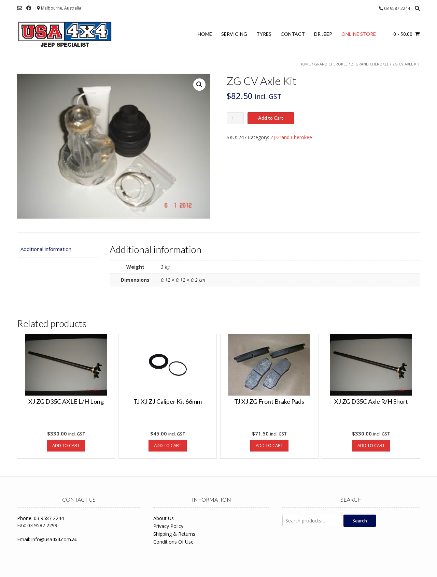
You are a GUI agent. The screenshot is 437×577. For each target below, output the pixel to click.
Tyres (263, 34)
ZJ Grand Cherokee (370, 63)
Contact (293, 34)
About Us (163, 518)
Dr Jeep (323, 34)
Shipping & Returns (174, 534)
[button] (199, 84)
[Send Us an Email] (19, 8)
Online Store (358, 34)
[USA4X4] (65, 34)
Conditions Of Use (173, 541)
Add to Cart (270, 118)
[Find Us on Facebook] (28, 8)
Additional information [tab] (45, 249)
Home (205, 34)
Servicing (234, 34)
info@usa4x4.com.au (54, 539)
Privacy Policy (168, 526)
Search (359, 520)
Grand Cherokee (331, 63)
